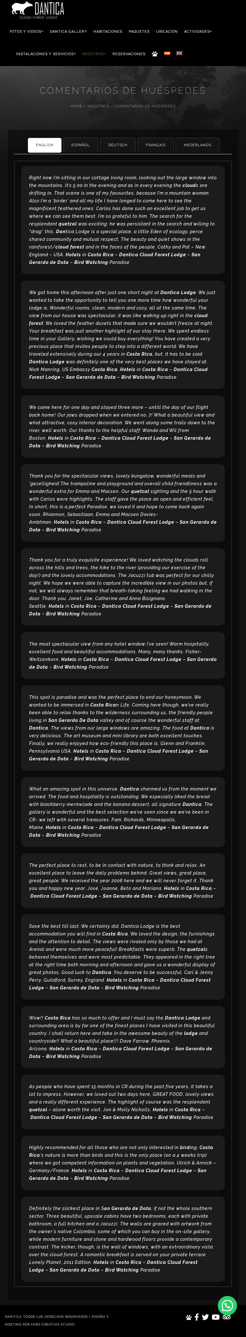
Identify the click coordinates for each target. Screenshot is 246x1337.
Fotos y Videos (26, 32)
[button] (227, 1305)
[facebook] (196, 1317)
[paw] (189, 1317)
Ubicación (167, 32)
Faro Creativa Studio (53, 1324)
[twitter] (205, 1317)
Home (76, 106)
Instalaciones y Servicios (45, 54)
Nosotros (93, 54)
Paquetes (139, 32)
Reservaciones (128, 54)
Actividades (197, 32)
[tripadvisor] (227, 1317)
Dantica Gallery (68, 32)
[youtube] (216, 1317)
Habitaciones (108, 32)
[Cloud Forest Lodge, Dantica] (38, 10)
